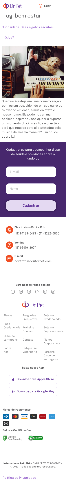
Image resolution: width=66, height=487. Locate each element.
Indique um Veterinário (30, 350)
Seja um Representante (53, 329)
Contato (28, 340)
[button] (60, 6)
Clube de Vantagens (11, 338)
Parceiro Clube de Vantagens (51, 356)
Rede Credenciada (11, 326)
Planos (8, 315)
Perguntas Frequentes (30, 317)
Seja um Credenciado (52, 317)
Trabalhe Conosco (28, 329)
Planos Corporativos (52, 342)
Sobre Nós (7, 350)
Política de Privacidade (19, 477)
